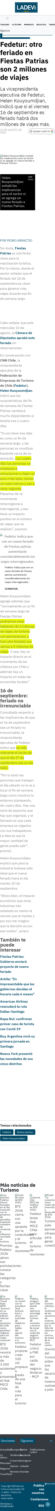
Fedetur (20, 385)
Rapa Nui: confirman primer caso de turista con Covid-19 (17, 1024)
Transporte (16, 1449)
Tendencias (16, 1455)
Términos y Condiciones (7, 1505)
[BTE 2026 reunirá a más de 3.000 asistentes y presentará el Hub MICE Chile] (5, 1318)
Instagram (25, 1460)
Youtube (24, 1471)
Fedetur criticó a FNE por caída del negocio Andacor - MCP (36, 1360)
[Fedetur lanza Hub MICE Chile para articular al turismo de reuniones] (35, 1202)
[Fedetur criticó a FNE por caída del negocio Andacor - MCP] (35, 1318)
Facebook (25, 1455)
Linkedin (24, 1466)
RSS (41, 1506)
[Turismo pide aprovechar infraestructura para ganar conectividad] (50, 1206)
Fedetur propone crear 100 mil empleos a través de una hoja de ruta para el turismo (21, 1374)
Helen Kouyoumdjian (16, 390)
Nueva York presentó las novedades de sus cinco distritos (16, 1058)
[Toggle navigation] (6, 18)
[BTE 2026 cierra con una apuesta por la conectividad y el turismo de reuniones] (20, 1199)
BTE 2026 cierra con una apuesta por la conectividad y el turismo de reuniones (24, 1228)
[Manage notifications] (47, 1504)
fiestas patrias (25, 1132)
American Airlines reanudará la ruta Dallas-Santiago (14, 1006)
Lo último (16, 24)
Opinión (14, 1466)
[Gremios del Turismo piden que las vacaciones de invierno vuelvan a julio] (50, 1320)
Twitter (24, 1449)
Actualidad (6, 1449)
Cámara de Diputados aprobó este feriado (17, 337)
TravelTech (6, 1474)
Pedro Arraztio (19, 240)
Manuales (29, 24)
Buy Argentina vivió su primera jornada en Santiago (17, 1041)
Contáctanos (39, 1499)
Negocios (41, 24)
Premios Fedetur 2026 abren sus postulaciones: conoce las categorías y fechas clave (11, 1267)
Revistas (15, 1471)
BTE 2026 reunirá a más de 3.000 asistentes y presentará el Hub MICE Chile (8, 1366)
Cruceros (15, 1460)
